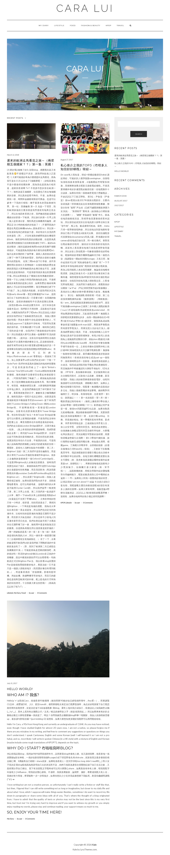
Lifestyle (59, 25)
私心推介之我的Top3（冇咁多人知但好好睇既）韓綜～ (84, 167)
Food (73, 25)
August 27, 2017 (67, 160)
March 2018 (120, 196)
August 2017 (120, 200)
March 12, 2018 (13, 155)
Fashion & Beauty (90, 25)
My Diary (44, 25)
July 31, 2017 (12, 683)
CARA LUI (85, 8)
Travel (120, 25)
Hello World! (20, 689)
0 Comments (42, 593)
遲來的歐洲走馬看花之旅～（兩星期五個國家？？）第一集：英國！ (30, 162)
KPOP (108, 25)
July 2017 (119, 205)
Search (138, 134)
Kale (94, 844)
